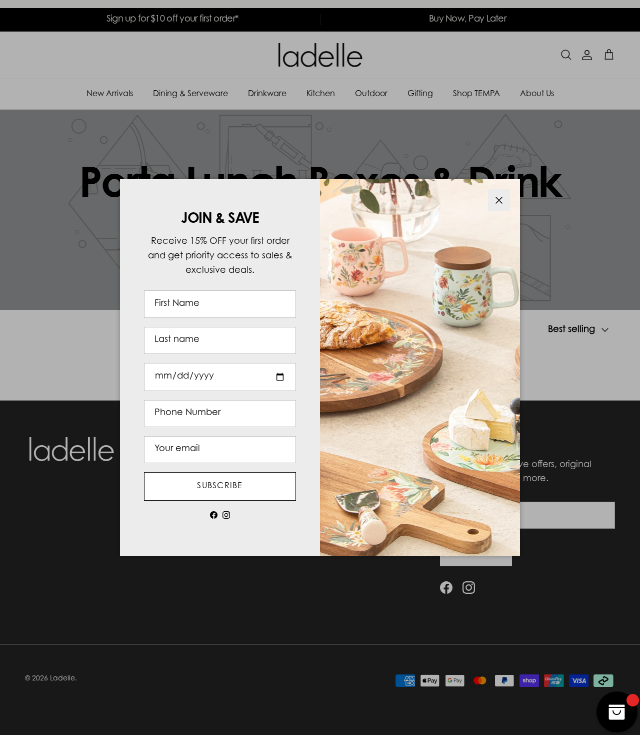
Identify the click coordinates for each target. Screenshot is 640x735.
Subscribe (220, 486)
